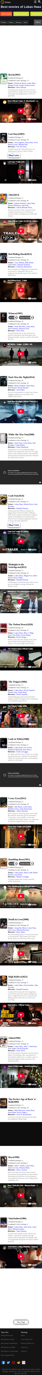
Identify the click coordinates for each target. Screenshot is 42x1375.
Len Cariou (28, 748)
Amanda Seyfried (23, 265)
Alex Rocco (27, 750)
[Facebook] (3, 1362)
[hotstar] (15, 157)
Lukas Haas (31, 83)
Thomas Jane (12, 692)
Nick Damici (12, 388)
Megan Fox (28, 576)
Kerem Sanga (21, 637)
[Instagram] (23, 1362)
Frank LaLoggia (22, 752)
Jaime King (22, 692)
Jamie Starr (18, 443)
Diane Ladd (28, 873)
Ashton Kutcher (20, 203)
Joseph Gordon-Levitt (26, 85)
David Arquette (29, 690)
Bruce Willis (18, 578)
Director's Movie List (27, 1343)
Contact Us (24, 1347)
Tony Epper (12, 1049)
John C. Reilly (19, 1166)
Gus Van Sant (21, 147)
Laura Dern (18, 875)
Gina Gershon (29, 985)
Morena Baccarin (23, 930)
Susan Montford (22, 447)
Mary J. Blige (29, 633)
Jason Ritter (12, 1112)
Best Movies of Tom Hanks (9, 1351)
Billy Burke (29, 263)
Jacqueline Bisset (20, 928)
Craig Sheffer (20, 445)
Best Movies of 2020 (7, 1339)
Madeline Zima (13, 809)
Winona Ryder (24, 1168)
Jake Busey (18, 807)
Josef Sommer (13, 329)
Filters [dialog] (38, 22)
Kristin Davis (28, 504)
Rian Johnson (21, 87)
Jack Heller (20, 390)
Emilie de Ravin (20, 83)
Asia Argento (19, 142)
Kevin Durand (23, 388)
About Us (24, 1351)
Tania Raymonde (26, 809)
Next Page (21, 1322)
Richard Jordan (18, 1229)
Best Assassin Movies (7, 1355)
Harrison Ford (24, 329)
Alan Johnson (21, 1231)
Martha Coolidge (23, 877)
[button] (15, 78)
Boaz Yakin (21, 932)
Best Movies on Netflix (8, 1347)
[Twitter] (8, 1362)
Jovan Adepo (25, 635)
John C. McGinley (30, 1046)
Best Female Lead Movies (9, 1343)
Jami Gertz (27, 1227)
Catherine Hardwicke (24, 267)
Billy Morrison (19, 1110)
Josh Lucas (12, 930)
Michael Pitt (23, 145)
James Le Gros (13, 1168)
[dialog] (12, 317)
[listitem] (6, 14)
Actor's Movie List (26, 1339)
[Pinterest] (13, 1362)
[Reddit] (18, 1362)
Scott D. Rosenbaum (24, 1114)
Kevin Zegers (22, 1112)
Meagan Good (13, 85)
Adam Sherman (22, 811)
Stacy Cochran (22, 1170)
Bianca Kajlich (19, 386)
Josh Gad (25, 205)
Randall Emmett (22, 508)
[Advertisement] (21, 47)
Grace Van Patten (14, 635)
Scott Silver (21, 1051)
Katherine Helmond (15, 750)
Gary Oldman (19, 263)
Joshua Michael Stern (24, 207)
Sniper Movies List (7, 1335)
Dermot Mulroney (14, 205)
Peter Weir (20, 331)
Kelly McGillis (19, 326)
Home (8, 2)
